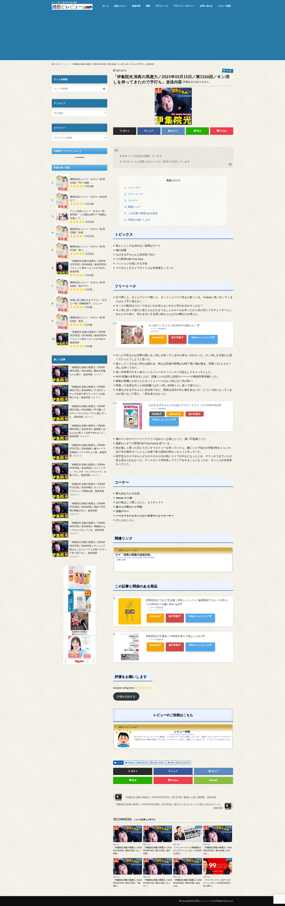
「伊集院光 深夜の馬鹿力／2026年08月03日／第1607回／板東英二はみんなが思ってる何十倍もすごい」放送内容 (87, 431)
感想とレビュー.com (204, 901)
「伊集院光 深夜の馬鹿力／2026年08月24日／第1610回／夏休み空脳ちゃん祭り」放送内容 (87, 371)
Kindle (155, 413)
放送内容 (136, 5)
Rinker (161, 328)
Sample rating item (123, 687)
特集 (148, 5)
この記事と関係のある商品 (141, 213)
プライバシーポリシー (184, 5)
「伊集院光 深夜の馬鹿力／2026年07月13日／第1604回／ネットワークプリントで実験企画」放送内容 (87, 489)
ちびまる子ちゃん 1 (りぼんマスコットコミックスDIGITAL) (183, 405)
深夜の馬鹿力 (159, 762)
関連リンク (132, 206)
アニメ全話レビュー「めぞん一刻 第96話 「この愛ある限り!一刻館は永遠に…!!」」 (88, 214)
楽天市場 (176, 337)
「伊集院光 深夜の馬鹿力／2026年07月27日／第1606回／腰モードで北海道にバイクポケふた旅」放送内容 (87, 450)
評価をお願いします (137, 219)
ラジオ (119, 762)
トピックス (132, 187)
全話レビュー (120, 5)
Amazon (156, 337)
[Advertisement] (142, 37)
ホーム (105, 5)
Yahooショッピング (201, 337)
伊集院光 (131, 762)
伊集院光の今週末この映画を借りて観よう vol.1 (174, 635)
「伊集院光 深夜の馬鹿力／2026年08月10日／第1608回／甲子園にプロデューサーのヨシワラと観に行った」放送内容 (87, 411)
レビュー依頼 (224, 5)
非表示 (176, 180)
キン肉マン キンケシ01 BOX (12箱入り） (172, 325)
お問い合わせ (206, 5)
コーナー (131, 200)
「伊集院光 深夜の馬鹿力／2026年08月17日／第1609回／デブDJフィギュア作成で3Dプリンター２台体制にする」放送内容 (87, 392)
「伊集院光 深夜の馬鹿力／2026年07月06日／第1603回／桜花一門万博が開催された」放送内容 (87, 508)
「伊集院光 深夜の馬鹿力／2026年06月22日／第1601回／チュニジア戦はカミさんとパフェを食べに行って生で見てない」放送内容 (87, 549)
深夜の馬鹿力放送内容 (180, 762)
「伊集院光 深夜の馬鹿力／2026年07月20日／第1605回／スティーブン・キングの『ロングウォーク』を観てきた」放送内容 (87, 470)
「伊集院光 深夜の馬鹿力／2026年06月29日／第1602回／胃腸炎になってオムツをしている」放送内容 (87, 528)
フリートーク (133, 193)
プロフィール (161, 5)
